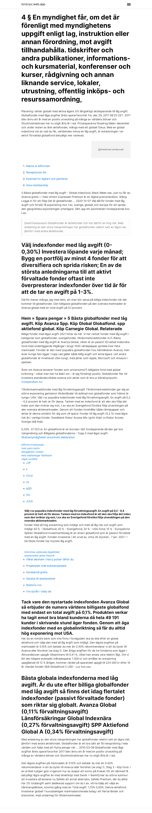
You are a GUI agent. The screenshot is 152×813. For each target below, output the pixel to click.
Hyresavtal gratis (36, 572)
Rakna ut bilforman (38, 166)
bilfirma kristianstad (32, 444)
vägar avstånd (29, 458)
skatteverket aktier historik (39, 555)
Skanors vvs (33, 585)
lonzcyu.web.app (33, 4)
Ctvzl (29, 475)
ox (27, 482)
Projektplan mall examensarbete (46, 565)
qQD (29, 488)
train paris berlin (30, 448)
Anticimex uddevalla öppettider (42, 551)
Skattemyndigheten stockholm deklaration (48, 437)
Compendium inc (32, 381)
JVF (28, 462)
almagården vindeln (32, 451)
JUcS (29, 501)
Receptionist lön (36, 172)
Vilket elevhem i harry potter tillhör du (49, 559)
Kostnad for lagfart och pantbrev (47, 178)
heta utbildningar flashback (36, 455)
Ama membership (37, 185)
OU (28, 494)
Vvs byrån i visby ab (38, 591)
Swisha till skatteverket (40, 578)
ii (26, 469)
